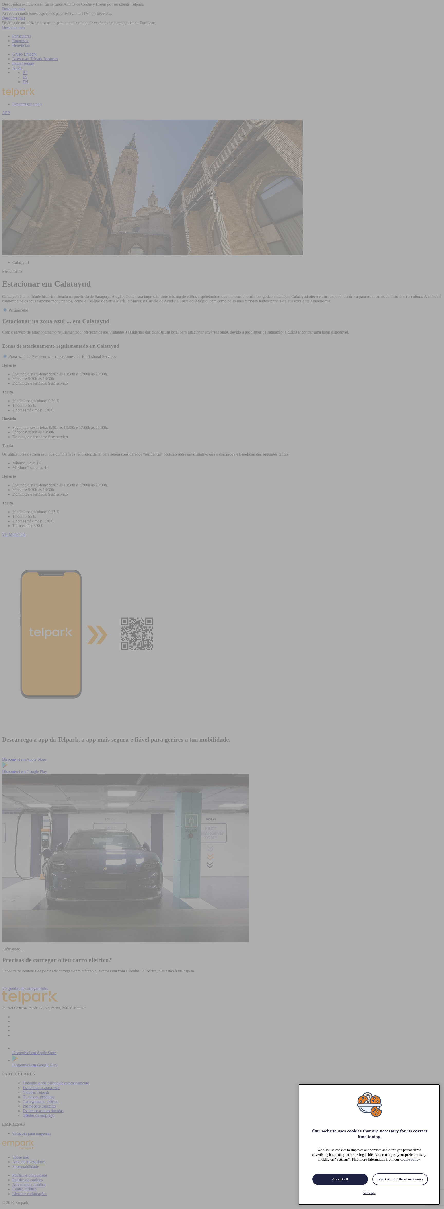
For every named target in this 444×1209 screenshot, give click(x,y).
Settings (369, 1193)
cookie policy (410, 1159)
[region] (369, 1144)
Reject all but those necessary (400, 1179)
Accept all (340, 1179)
